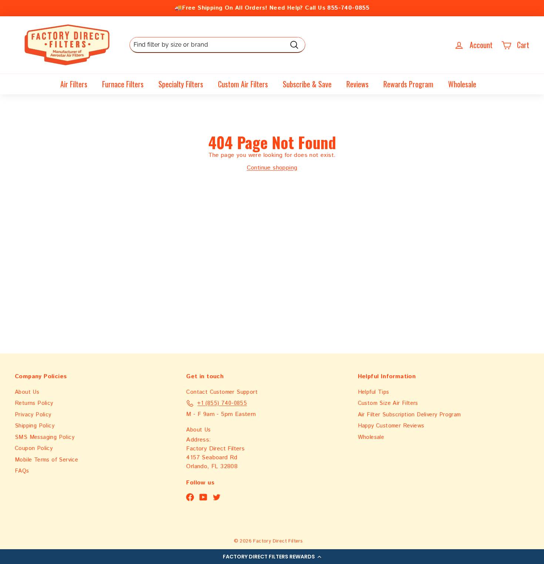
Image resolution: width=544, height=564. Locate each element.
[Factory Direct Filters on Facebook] (190, 497)
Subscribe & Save (307, 84)
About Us (27, 392)
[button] (272, 556)
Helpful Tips (373, 392)
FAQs (22, 471)
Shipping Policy (34, 426)
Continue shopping (272, 168)
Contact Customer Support (222, 392)
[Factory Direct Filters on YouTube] (203, 497)
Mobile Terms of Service (46, 460)
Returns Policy (34, 403)
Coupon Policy (34, 448)
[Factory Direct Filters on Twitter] (217, 497)
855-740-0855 (348, 8)
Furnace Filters (123, 84)
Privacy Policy (33, 415)
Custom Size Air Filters (388, 403)
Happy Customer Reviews (391, 426)
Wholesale (462, 84)
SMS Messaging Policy (44, 437)
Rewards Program (408, 84)
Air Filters (73, 84)
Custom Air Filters (243, 84)
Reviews (357, 84)
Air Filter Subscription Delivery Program (409, 415)
